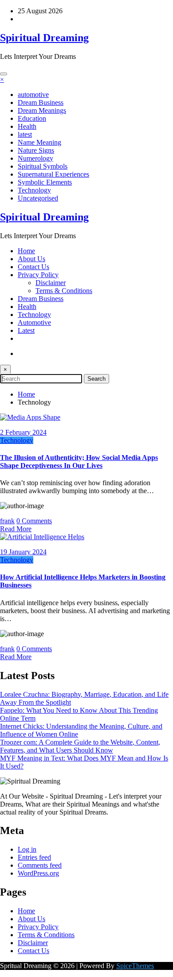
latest (25, 134)
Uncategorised (38, 198)
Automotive (34, 322)
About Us (31, 259)
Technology (34, 190)
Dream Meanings (42, 110)
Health (27, 126)
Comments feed (40, 865)
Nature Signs (36, 150)
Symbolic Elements (45, 182)
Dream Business (40, 102)
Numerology (35, 158)
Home (26, 251)
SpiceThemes (135, 965)
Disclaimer (50, 282)
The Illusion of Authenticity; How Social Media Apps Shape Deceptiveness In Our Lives (79, 461)
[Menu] (3, 74)
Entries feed (34, 857)
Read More (15, 529)
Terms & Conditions (63, 290)
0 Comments (34, 521)
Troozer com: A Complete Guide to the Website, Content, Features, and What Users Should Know (80, 746)
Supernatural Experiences (53, 174)
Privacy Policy (38, 274)
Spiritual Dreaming (44, 37)
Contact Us (33, 266)
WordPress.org (38, 873)
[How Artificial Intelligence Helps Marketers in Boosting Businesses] (42, 537)
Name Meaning (39, 142)
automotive (33, 94)
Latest (26, 330)
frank (7, 521)
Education (32, 118)
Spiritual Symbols (42, 166)
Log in (27, 849)
